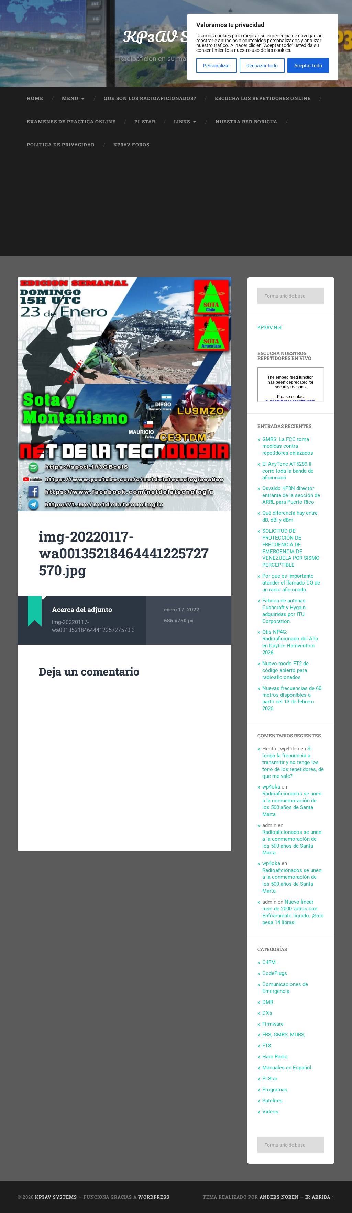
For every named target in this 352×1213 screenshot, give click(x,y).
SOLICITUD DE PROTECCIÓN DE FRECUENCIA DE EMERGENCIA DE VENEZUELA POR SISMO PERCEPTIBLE (290, 548)
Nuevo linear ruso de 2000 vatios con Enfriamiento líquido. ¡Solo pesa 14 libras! (293, 912)
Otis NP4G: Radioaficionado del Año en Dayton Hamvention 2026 (290, 642)
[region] (262, 47)
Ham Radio (275, 1057)
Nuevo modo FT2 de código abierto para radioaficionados (285, 670)
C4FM (269, 962)
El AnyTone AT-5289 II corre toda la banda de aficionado (288, 471)
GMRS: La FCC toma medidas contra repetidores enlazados (287, 446)
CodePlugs (274, 973)
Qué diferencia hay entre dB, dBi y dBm (290, 516)
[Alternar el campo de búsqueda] (322, 145)
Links (182, 121)
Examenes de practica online (71, 121)
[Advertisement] (176, 208)
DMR (267, 1002)
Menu (70, 98)
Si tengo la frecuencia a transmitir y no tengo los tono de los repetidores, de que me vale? (293, 762)
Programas (274, 1090)
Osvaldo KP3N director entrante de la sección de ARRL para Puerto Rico (291, 495)
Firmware (273, 1024)
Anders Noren (279, 1197)
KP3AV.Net (269, 328)
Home (35, 98)
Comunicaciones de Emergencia (285, 987)
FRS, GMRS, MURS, (283, 1035)
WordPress (153, 1197)
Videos (270, 1112)
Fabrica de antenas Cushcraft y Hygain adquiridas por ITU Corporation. (284, 611)
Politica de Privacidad (61, 144)
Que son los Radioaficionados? (150, 98)
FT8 (266, 1046)
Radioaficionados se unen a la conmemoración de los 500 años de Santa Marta (291, 804)
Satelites (272, 1101)
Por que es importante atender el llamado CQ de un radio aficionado (291, 583)
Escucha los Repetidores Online (263, 98)
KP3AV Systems (176, 36)
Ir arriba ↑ (319, 1197)
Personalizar (216, 65)
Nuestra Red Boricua (246, 121)
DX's (267, 1013)
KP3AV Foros (131, 144)
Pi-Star (144, 121)
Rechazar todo (262, 65)
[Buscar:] (290, 296)
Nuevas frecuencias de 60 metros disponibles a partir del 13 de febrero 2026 (291, 698)
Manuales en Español (286, 1068)
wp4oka (271, 787)
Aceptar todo (308, 65)
